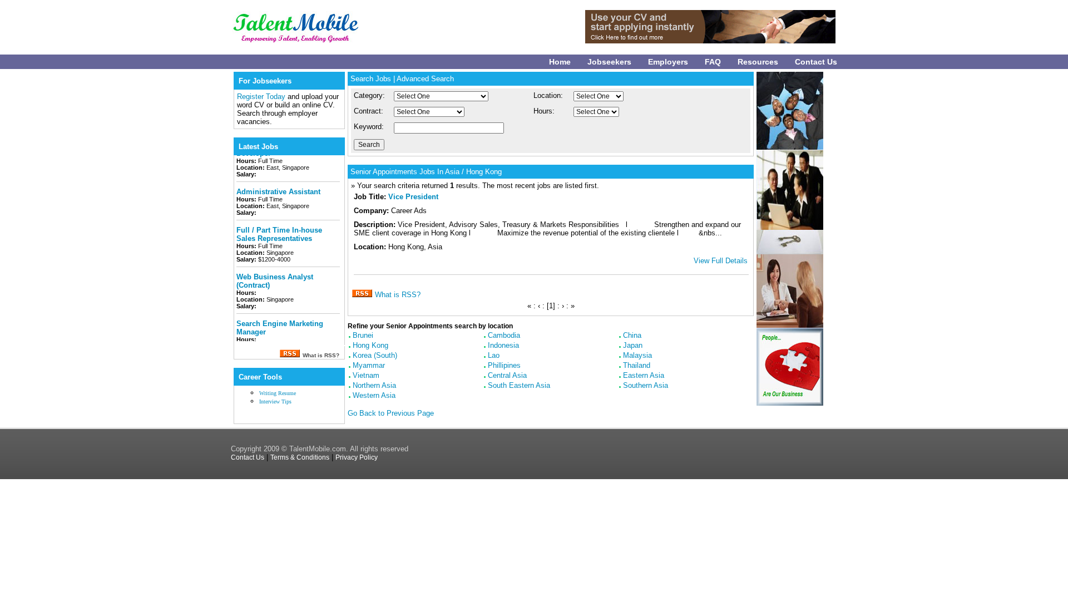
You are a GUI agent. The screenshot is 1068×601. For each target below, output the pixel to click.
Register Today (262, 96)
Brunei (363, 335)
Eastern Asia (643, 375)
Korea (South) (375, 355)
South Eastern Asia (519, 385)
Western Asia (374, 395)
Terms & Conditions (299, 457)
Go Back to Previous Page (391, 413)
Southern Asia (645, 385)
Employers (668, 61)
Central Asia (507, 375)
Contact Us (816, 61)
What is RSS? (398, 294)
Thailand (636, 365)
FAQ (713, 61)
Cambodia (504, 335)
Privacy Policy (356, 457)
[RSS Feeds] (289, 355)
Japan (632, 345)
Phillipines (504, 365)
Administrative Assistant (278, 184)
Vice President (413, 197)
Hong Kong (370, 345)
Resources (758, 61)
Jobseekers (609, 61)
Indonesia (503, 345)
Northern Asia (374, 385)
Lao (494, 355)
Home (560, 61)
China (632, 335)
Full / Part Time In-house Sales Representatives (279, 227)
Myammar (369, 365)
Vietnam (366, 375)
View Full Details (721, 261)
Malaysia (637, 355)
